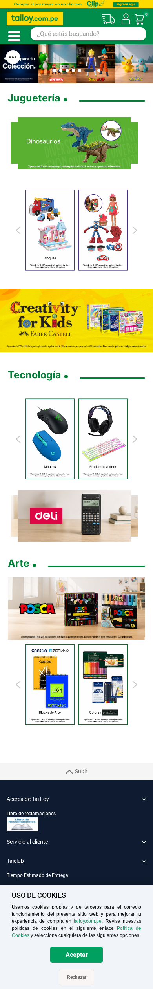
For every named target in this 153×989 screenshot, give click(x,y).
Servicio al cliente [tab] (27, 842)
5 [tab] (79, 70)
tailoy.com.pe (88, 921)
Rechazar (76, 977)
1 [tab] (54, 70)
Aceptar (77, 954)
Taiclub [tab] (15, 861)
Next (134, 230)
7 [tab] (98, 70)
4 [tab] (73, 70)
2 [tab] (60, 70)
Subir (81, 771)
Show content (13, 57)
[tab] (76, 879)
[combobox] (88, 34)
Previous (19, 230)
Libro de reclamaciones (31, 813)
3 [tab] (67, 70)
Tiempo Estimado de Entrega (37, 875)
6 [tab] (89, 70)
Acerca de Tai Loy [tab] (28, 799)
